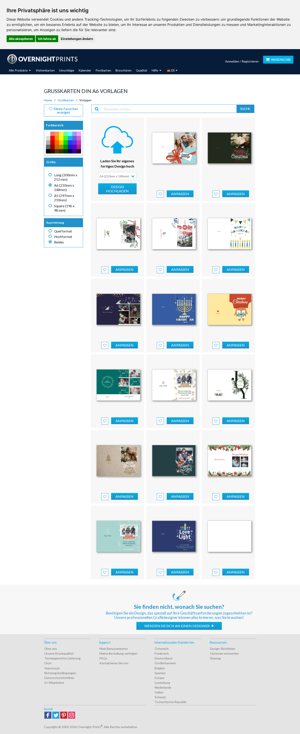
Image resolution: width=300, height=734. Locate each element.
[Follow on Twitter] (56, 715)
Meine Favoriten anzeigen (65, 110)
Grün (47, 663)
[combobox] (117, 176)
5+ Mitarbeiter (54, 682)
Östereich (162, 648)
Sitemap (215, 658)
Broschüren (124, 70)
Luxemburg (162, 682)
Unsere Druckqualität (59, 653)
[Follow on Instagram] (72, 715)
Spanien (160, 673)
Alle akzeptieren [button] (21, 39)
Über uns (50, 648)
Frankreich (162, 653)
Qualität (141, 70)
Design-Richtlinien (222, 648)
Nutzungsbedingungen (60, 673)
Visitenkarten (45, 70)
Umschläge (66, 70)
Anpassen (180, 194)
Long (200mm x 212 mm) (65, 177)
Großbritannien (165, 663)
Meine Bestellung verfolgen (118, 653)
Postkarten (103, 70)
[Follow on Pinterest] (64, 715)
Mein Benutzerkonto (113, 648)
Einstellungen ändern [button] (77, 39)
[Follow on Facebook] (48, 715)
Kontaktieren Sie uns (113, 663)
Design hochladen (117, 189)
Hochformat (63, 237)
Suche (245, 109)
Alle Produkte (18, 70)
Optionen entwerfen (224, 653)
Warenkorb (281, 59)
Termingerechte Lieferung (62, 658)
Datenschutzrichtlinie (59, 678)
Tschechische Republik (170, 702)
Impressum (52, 668)
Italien (159, 692)
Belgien (160, 668)
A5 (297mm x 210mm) (64, 197)
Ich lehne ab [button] (47, 39)
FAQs (103, 658)
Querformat (63, 231)
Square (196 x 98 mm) (64, 208)
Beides (59, 242)
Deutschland (163, 658)
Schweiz (160, 697)
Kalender (85, 70)
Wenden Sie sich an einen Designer (177, 626)
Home (48, 100)
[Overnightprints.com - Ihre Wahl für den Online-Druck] (42, 59)
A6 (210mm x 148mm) (64, 187)
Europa (159, 678)
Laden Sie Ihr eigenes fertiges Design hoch (117, 163)
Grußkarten (66, 100)
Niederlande (163, 687)
